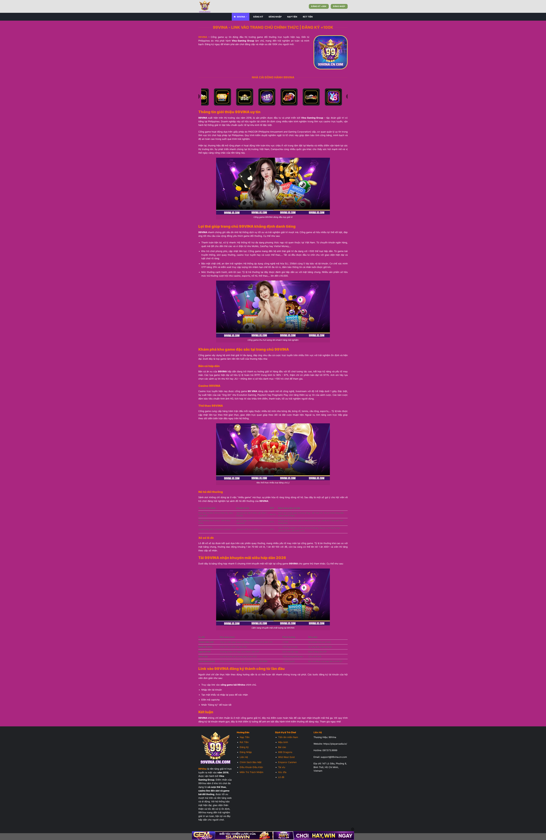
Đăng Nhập (275, 17)
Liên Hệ (244, 757)
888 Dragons (285, 752)
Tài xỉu (281, 767)
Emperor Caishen (287, 762)
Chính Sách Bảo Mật (250, 762)
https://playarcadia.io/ (335, 743)
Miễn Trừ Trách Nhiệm (251, 772)
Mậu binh (283, 742)
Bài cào (282, 747)
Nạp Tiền (292, 17)
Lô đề (281, 777)
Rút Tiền (308, 17)
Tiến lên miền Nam (288, 737)
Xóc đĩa (282, 772)
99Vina (202, 768)
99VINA (241, 17)
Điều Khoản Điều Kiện (251, 767)
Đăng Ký (258, 17)
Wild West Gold (286, 757)
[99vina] (212, 6)
